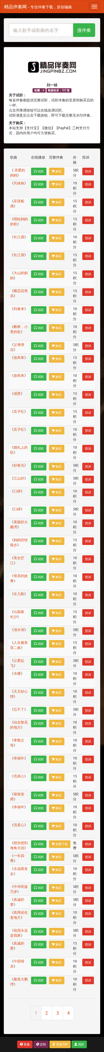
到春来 (19, 309)
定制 (42, 1044)
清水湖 (19, 630)
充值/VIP (61, 1044)
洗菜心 (19, 776)
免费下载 (61, 844)
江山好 (19, 478)
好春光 (19, 465)
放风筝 (19, 358)
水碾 (17, 673)
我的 (80, 1044)
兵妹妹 (19, 183)
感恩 (17, 393)
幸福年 (19, 758)
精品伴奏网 (38, 6)
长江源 (19, 237)
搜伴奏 (84, 30)
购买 (58, 171)
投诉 (88, 171)
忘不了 (19, 709)
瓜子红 (19, 411)
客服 (26, 1044)
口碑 (17, 491)
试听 (40, 171)
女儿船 (19, 594)
